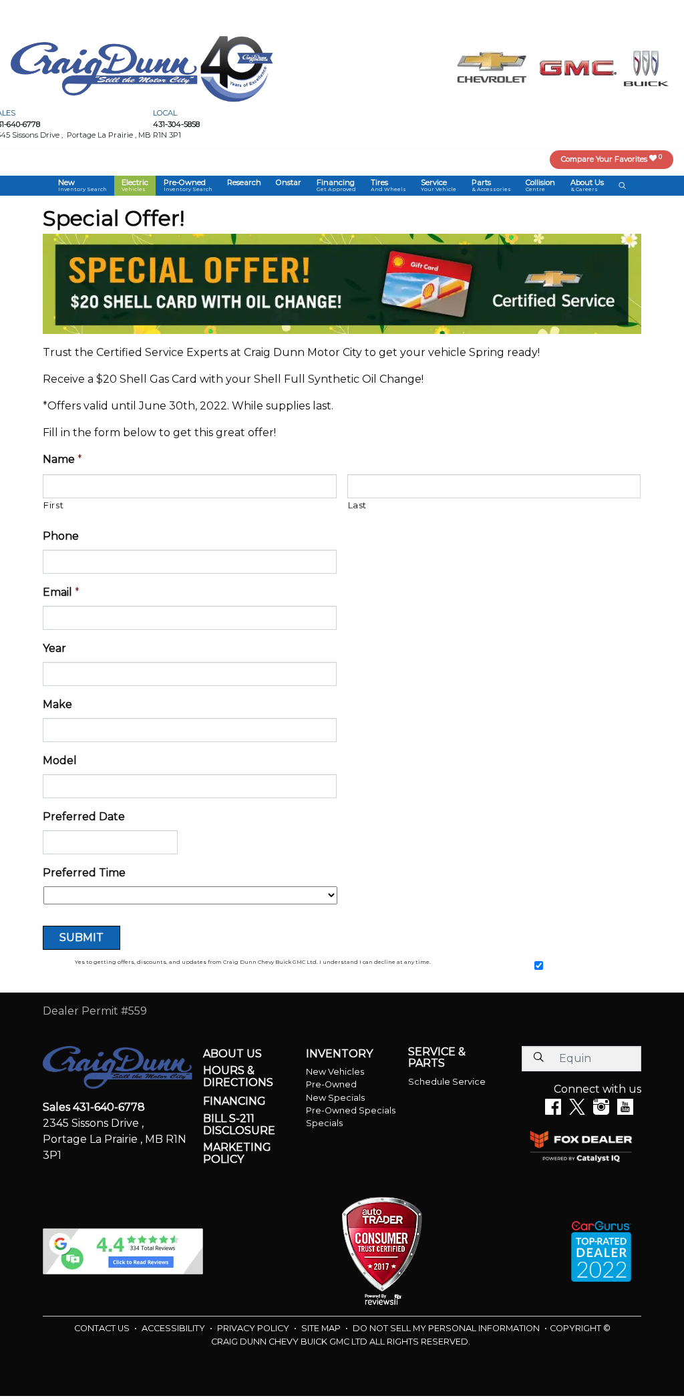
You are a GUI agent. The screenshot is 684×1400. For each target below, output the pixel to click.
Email (61, 592)
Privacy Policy (254, 1328)
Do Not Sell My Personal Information (447, 1328)
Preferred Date (84, 816)
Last (357, 505)
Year (54, 648)
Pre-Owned (331, 1084)
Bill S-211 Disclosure (239, 1124)
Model (60, 760)
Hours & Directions (238, 1076)
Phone (61, 536)
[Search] (538, 1058)
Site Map (322, 1328)
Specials (324, 1123)
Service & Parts (437, 1057)
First (53, 505)
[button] (82, 186)
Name (62, 459)
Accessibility (174, 1328)
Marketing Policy (237, 1153)
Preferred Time (84, 872)
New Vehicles (335, 1072)
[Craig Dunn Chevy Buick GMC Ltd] (104, 67)
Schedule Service (447, 1082)
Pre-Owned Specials (350, 1110)
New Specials (335, 1098)
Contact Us (103, 1328)
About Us (232, 1054)
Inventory (339, 1054)
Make (57, 704)
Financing (234, 1101)
